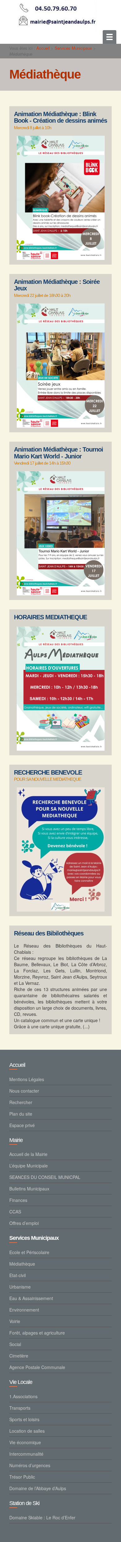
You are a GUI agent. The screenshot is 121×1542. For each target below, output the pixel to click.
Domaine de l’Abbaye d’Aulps (37, 1488)
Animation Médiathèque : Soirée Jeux (57, 285)
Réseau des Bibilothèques (48, 933)
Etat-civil (17, 1275)
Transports (19, 1408)
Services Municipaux (73, 48)
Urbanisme (20, 1287)
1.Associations (23, 1396)
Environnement (24, 1310)
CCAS (15, 1211)
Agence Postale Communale (37, 1367)
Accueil (43, 48)
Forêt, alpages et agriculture (37, 1333)
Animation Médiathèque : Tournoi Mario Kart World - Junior (58, 453)
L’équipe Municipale (28, 1165)
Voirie (14, 1321)
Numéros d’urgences (29, 1465)
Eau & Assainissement (31, 1298)
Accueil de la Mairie (28, 1154)
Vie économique (25, 1442)
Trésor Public (22, 1477)
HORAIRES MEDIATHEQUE (50, 617)
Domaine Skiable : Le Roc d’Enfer (42, 1517)
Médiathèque (22, 1264)
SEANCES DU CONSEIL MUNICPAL (44, 1177)
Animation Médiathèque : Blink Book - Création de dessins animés (60, 117)
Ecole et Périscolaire (29, 1252)
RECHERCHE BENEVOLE (48, 772)
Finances (18, 1200)
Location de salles (27, 1431)
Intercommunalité (26, 1454)
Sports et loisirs (24, 1419)
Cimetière (18, 1356)
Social (15, 1344)
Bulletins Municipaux (29, 1188)
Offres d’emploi (24, 1223)
